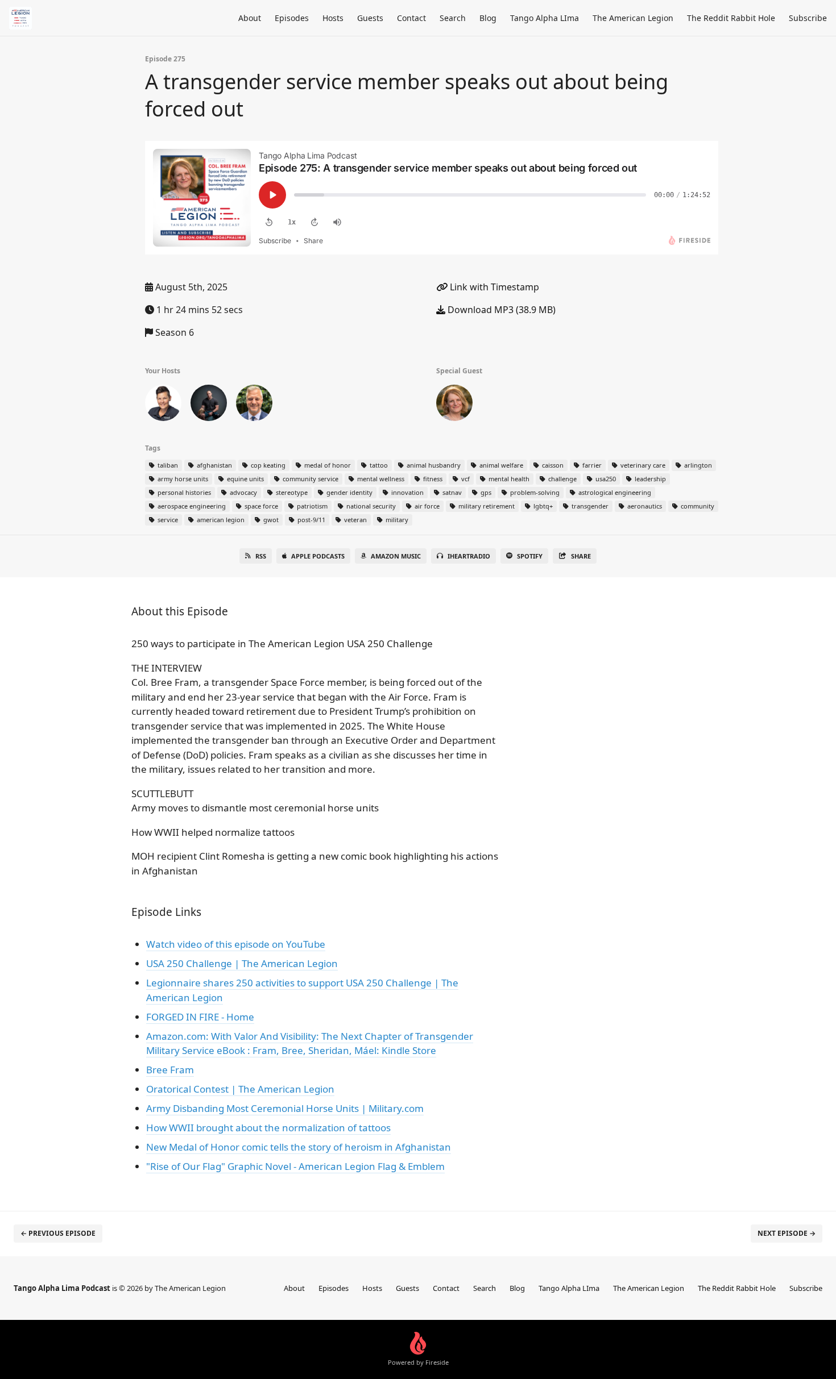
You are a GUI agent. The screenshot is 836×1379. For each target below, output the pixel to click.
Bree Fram (170, 1069)
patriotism (311, 506)
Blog (487, 18)
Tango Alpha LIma (544, 18)
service (167, 519)
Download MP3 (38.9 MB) (500, 309)
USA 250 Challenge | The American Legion (242, 963)
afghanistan (213, 465)
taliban (167, 465)
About (249, 18)
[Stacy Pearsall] (163, 405)
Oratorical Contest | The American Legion (240, 1088)
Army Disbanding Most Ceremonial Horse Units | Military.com (285, 1108)
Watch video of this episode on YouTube (235, 944)
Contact (411, 18)
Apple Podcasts (318, 556)
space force (260, 506)
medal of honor (327, 465)
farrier (591, 465)
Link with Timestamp (493, 287)
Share (581, 556)
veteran (354, 519)
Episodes (292, 18)
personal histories (183, 492)
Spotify (530, 556)
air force (426, 506)
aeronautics (644, 506)
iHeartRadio (469, 556)
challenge (562, 478)
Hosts (332, 18)
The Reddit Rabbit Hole (731, 18)
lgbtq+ (542, 506)
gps (485, 492)
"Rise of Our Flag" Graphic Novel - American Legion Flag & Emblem (295, 1166)
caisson (552, 465)
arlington (697, 465)
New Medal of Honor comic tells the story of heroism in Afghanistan (298, 1146)
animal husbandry (433, 465)
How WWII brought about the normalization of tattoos (268, 1127)
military (396, 519)
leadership (649, 478)
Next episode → (787, 1233)
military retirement (486, 506)
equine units (244, 478)
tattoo (378, 465)
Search (453, 18)
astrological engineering (614, 492)
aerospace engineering (191, 506)
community (696, 506)
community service (309, 478)
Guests (370, 18)
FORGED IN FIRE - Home (200, 1016)
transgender (589, 506)
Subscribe (808, 18)
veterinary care (642, 465)
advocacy (242, 492)
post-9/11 (310, 519)
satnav (451, 492)
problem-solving (534, 492)
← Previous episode (58, 1233)
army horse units (182, 478)
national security (370, 506)
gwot (270, 519)
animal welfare (500, 465)
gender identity (349, 492)
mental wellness (379, 478)
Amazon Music (396, 556)
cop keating (267, 465)
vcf (465, 478)
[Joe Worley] (209, 405)
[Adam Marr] (254, 405)
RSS (260, 556)
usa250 (605, 478)
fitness (431, 478)
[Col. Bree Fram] (454, 405)
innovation (407, 492)
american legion (220, 519)
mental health (508, 478)
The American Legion (633, 18)
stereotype (291, 492)
